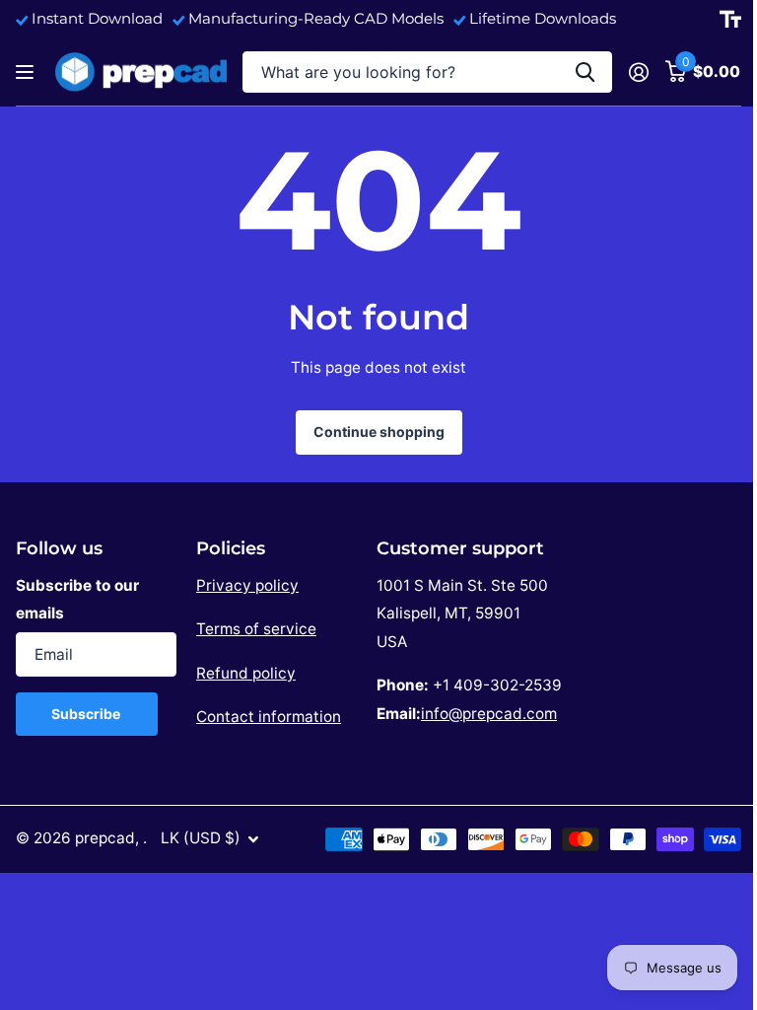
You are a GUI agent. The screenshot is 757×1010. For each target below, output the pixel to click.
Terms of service (256, 628)
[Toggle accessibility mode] (730, 20)
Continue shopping (379, 431)
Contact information (268, 716)
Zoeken (585, 72)
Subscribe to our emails (77, 599)
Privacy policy (247, 585)
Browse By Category (27, 72)
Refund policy (246, 673)
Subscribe (87, 713)
